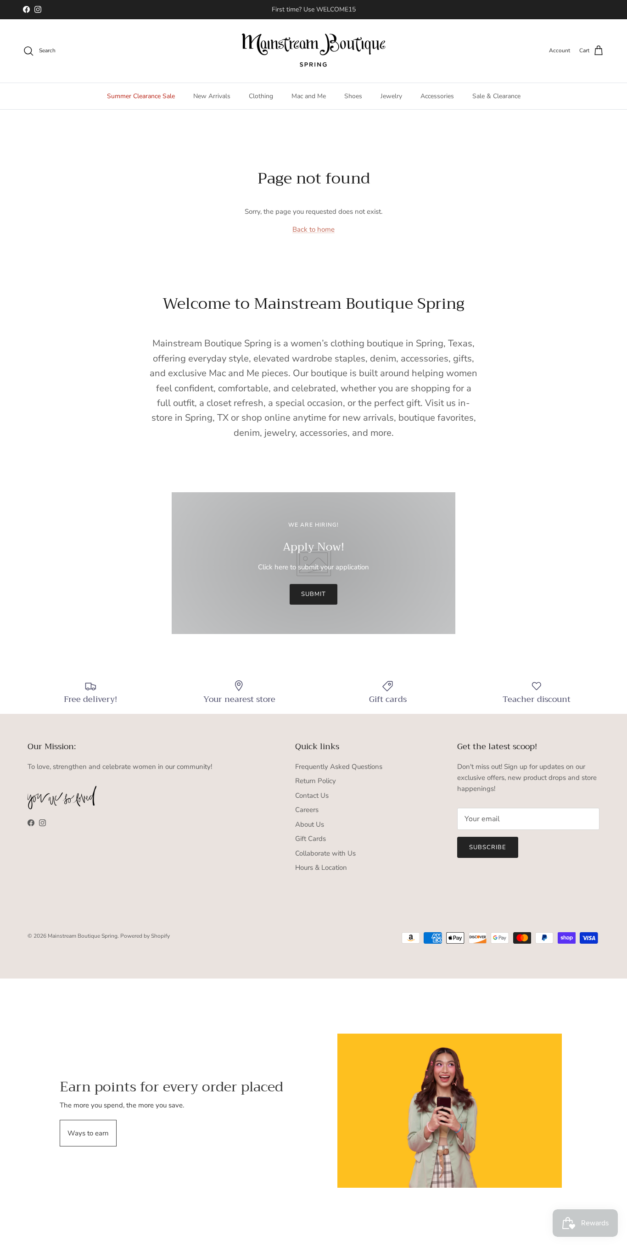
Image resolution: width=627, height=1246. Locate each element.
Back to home (313, 229)
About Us (309, 824)
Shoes (353, 96)
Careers (307, 809)
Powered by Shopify (145, 936)
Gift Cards (310, 838)
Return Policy (315, 780)
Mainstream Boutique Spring (83, 936)
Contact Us (312, 795)
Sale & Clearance (496, 96)
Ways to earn (88, 1133)
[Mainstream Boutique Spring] (314, 50)
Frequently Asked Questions (338, 766)
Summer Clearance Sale (141, 96)
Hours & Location (321, 867)
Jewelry (391, 96)
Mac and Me (308, 96)
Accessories (437, 96)
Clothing (261, 96)
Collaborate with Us (325, 853)
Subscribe (487, 847)
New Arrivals (211, 96)
